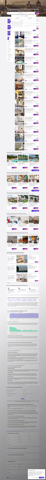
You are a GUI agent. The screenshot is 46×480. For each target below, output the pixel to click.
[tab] (22, 16)
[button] (21, 13)
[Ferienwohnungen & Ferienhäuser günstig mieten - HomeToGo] (2, 0)
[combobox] (12, 13)
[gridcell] (21, 20)
